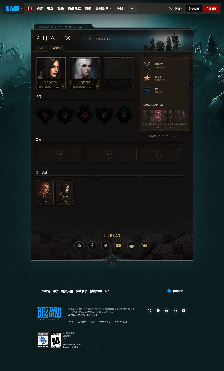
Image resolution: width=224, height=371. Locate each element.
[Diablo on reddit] (132, 246)
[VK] (145, 246)
